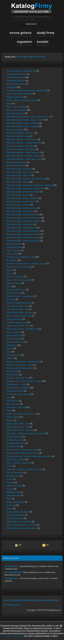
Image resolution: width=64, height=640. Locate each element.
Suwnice (9, 489)
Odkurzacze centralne (15, 391)
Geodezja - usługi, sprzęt (16, 322)
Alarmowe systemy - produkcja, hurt (21, 71)
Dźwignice (10, 299)
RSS (5, 605)
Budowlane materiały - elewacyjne (20, 146)
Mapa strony (14, 605)
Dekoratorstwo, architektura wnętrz (20, 257)
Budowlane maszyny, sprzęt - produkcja (22, 123)
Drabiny (9, 270)
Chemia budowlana (14, 247)
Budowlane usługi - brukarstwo (19, 169)
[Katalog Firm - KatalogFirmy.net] (32, 4)
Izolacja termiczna (13, 338)
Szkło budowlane (13, 495)
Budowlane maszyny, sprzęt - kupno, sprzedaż (25, 120)
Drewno (9, 273)
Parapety (9, 420)
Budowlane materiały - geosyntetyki (20, 149)
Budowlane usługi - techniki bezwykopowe (23, 221)
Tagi (56, 600)
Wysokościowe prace (14, 518)
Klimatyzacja (11, 345)
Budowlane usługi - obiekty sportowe (21, 208)
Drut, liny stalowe (13, 283)
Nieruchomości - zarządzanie (18, 387)
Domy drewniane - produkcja (18, 267)
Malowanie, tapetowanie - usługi (19, 365)
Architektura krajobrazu (15, 80)
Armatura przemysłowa (15, 84)
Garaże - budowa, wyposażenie (19, 316)
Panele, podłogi (12, 417)
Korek (8, 352)
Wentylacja (10, 505)
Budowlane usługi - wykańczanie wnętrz (22, 237)
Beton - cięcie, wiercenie (16, 107)
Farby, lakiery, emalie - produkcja (19, 312)
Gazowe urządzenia (14, 319)
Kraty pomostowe (13, 355)
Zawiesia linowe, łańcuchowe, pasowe (21, 528)
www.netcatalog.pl (13, 572)
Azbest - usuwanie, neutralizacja (19, 93)
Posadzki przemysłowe (15, 443)
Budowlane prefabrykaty (16, 162)
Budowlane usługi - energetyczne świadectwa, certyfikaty (29, 185)
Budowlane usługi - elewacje (18, 182)
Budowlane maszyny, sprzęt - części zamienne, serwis (28, 116)
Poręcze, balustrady (14, 436)
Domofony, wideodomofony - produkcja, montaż (26, 263)
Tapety (9, 498)
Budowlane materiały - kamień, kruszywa (23, 152)
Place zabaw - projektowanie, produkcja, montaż (25, 433)
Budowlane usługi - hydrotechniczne (21, 201)
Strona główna (24, 57)
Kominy (9, 348)
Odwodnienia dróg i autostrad (18, 394)
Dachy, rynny (11, 254)
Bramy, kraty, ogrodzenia (16, 110)
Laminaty (10, 358)
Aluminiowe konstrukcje (16, 74)
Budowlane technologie (15, 165)
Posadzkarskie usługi (14, 440)
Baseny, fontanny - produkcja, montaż (21, 100)
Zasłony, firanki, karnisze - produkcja (21, 525)
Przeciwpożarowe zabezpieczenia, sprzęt (22, 453)
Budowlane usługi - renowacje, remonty (22, 214)
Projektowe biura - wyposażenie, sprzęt (22, 449)
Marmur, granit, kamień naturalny (19, 368)
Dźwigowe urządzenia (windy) (18, 303)
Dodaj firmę (27, 600)
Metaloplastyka (12, 374)
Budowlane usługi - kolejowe (18, 205)
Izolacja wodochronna (15, 342)
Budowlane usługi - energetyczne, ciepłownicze (25, 188)
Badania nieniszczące (14, 97)
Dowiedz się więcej (15, 636)
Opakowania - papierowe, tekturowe (21, 414)
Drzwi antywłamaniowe (16, 289)
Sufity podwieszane (14, 485)
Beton (8, 103)
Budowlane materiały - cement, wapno (21, 139)
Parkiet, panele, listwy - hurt (17, 427)
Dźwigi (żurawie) (13, 293)
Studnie (9, 479)
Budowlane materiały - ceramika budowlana (24, 142)
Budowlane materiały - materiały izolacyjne (23, 156)
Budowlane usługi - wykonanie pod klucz (23, 240)
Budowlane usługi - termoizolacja (19, 224)
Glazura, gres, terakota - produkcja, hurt (22, 329)
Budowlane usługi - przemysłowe (19, 211)
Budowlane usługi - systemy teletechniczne (23, 218)
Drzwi (8, 286)
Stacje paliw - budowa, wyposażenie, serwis (24, 469)
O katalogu (15, 600)
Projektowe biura (13, 446)
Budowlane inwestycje (15, 113)
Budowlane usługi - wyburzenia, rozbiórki (23, 234)
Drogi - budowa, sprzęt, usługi (18, 280)
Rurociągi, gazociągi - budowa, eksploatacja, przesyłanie (29, 456)
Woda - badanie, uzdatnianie (17, 512)
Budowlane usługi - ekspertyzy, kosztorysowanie (26, 178)
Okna (8, 397)
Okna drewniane (13, 404)
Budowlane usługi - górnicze (18, 195)
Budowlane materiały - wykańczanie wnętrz (23, 159)
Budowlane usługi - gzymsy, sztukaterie (22, 198)
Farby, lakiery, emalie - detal (17, 306)
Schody (9, 466)
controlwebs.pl (11, 566)
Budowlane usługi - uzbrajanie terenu (21, 227)
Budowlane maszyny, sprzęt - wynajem (22, 126)
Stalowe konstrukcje (14, 472)
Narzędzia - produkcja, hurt (17, 378)
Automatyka (11, 87)
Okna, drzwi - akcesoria (16, 407)
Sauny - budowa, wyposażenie (18, 463)
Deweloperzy (11, 260)
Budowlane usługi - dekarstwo (18, 175)
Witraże (9, 508)
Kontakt (48, 600)
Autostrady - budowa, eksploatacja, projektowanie (26, 90)
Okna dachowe (12, 401)
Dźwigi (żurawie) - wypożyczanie (20, 296)
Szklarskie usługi (13, 492)
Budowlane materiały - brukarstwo (20, 133)
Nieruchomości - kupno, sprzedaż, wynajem (24, 381)
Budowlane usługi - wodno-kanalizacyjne (23, 231)
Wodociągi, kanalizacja (15, 515)
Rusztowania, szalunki (15, 459)
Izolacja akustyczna (14, 335)
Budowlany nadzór (14, 244)
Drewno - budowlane (15, 276)
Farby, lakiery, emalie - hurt (17, 309)
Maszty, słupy (12, 371)
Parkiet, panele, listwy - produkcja (20, 430)
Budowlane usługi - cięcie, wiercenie (21, 172)
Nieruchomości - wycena (16, 384)
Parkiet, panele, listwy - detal (18, 423)
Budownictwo (39, 57)
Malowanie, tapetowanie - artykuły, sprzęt (23, 361)
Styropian (10, 482)
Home (6, 600)
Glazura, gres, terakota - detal (18, 325)
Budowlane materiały (14, 129)
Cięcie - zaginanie (13, 250)
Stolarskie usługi (13, 476)
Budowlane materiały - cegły (17, 136)
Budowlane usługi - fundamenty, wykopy (23, 191)
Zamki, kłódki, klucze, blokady (18, 521)
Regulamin (39, 600)
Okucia (9, 410)
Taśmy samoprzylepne (15, 502)
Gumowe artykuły (13, 332)
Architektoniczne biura (15, 77)
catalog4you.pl (11, 578)
